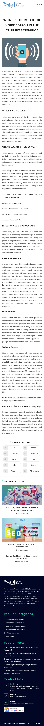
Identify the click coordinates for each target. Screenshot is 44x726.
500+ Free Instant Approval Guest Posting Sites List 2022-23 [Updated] (22, 660)
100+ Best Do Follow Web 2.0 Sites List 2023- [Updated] (21, 649)
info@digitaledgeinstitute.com (22, 703)
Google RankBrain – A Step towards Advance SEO (22, 557)
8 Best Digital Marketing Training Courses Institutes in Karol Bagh (20, 671)
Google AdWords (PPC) (15, 623)
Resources (10, 636)
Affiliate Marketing (12, 633)
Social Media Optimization (15, 629)
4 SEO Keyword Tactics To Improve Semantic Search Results (22, 509)
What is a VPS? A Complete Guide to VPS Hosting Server (20, 654)
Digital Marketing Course (15, 619)
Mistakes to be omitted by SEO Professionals (22, 545)
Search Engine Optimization (16, 626)
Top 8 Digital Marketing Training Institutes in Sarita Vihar (20, 666)
